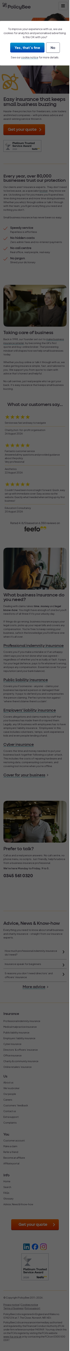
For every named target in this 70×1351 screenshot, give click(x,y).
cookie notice (29, 57)
